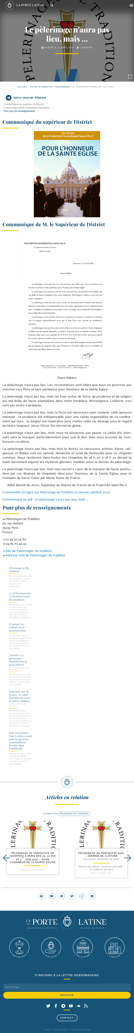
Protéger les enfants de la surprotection (17, 627)
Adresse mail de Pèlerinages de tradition (35, 555)
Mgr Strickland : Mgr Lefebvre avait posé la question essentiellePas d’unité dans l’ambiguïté (20, 740)
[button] (131, 5)
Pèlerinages (62, 87)
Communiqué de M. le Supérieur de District (27, 108)
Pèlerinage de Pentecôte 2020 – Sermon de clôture (101, 854)
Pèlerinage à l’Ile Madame (19, 569)
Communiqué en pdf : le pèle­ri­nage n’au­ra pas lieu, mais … (45, 499)
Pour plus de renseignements (19, 111)
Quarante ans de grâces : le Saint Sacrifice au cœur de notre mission (19, 696)
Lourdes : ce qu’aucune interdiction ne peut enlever (18, 659)
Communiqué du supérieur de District (24, 104)
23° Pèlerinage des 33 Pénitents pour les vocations (20, 596)
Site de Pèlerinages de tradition (29, 551)
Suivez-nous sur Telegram (29, 97)
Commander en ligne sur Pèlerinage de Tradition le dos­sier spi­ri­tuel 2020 (56, 492)
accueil (22, 87)
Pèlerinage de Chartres (74, 814)
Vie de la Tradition (41, 87)
